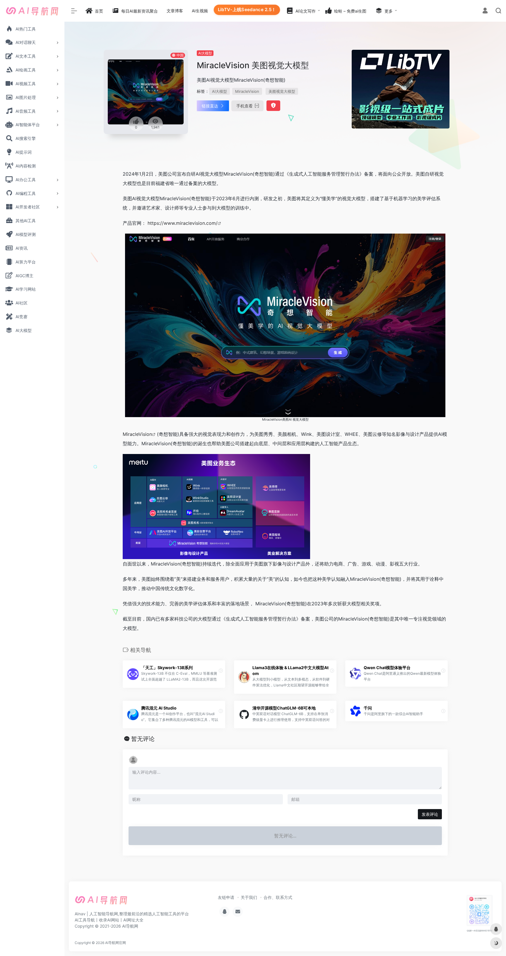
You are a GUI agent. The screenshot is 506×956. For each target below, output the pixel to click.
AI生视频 (200, 10)
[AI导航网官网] (101, 902)
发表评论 (430, 814)
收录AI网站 (109, 919)
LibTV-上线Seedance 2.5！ (247, 9)
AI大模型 (205, 53)
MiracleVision (247, 91)
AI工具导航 (85, 919)
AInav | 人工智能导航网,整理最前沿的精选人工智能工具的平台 (132, 913)
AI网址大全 (133, 919)
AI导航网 (130, 926)
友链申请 (226, 897)
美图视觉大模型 (282, 91)
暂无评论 (143, 738)
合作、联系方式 (278, 897)
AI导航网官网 (115, 942)
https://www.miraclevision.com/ (183, 223)
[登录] (485, 11)
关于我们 (249, 897)
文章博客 (175, 10)
